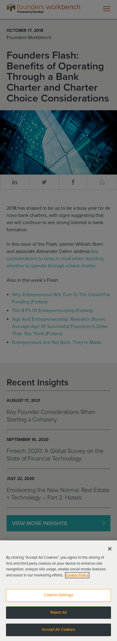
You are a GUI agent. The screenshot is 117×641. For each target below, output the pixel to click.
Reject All (58, 612)
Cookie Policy (77, 575)
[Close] (109, 548)
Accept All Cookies (58, 629)
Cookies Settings (58, 595)
